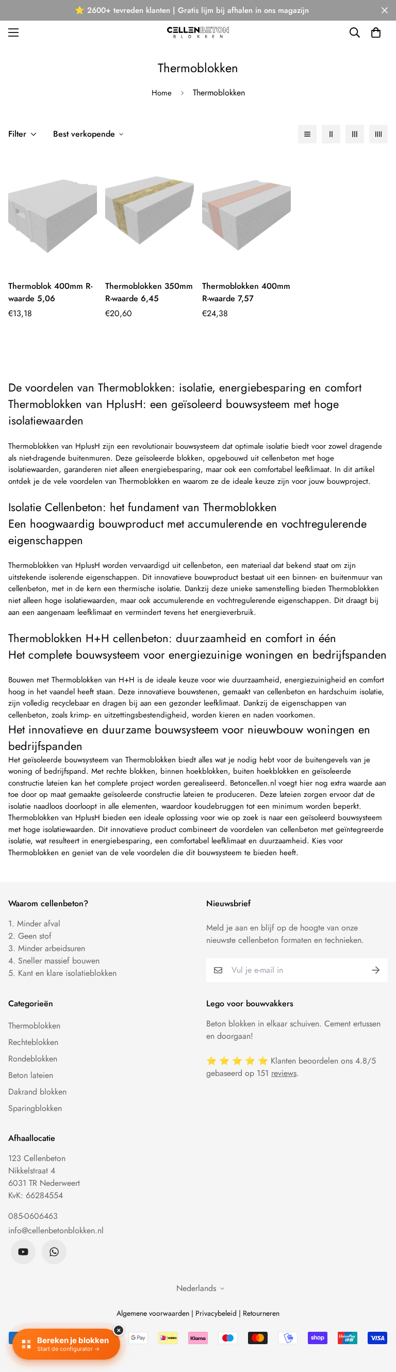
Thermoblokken (34, 1026)
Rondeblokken (32, 1059)
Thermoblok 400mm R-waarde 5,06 (50, 292)
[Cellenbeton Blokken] (198, 32)
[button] (376, 32)
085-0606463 (33, 1216)
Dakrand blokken (37, 1092)
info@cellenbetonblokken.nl (56, 1230)
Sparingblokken (35, 1108)
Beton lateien (30, 1075)
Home (162, 93)
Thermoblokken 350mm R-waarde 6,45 (149, 292)
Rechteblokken (33, 1042)
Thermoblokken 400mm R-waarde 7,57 (246, 292)
